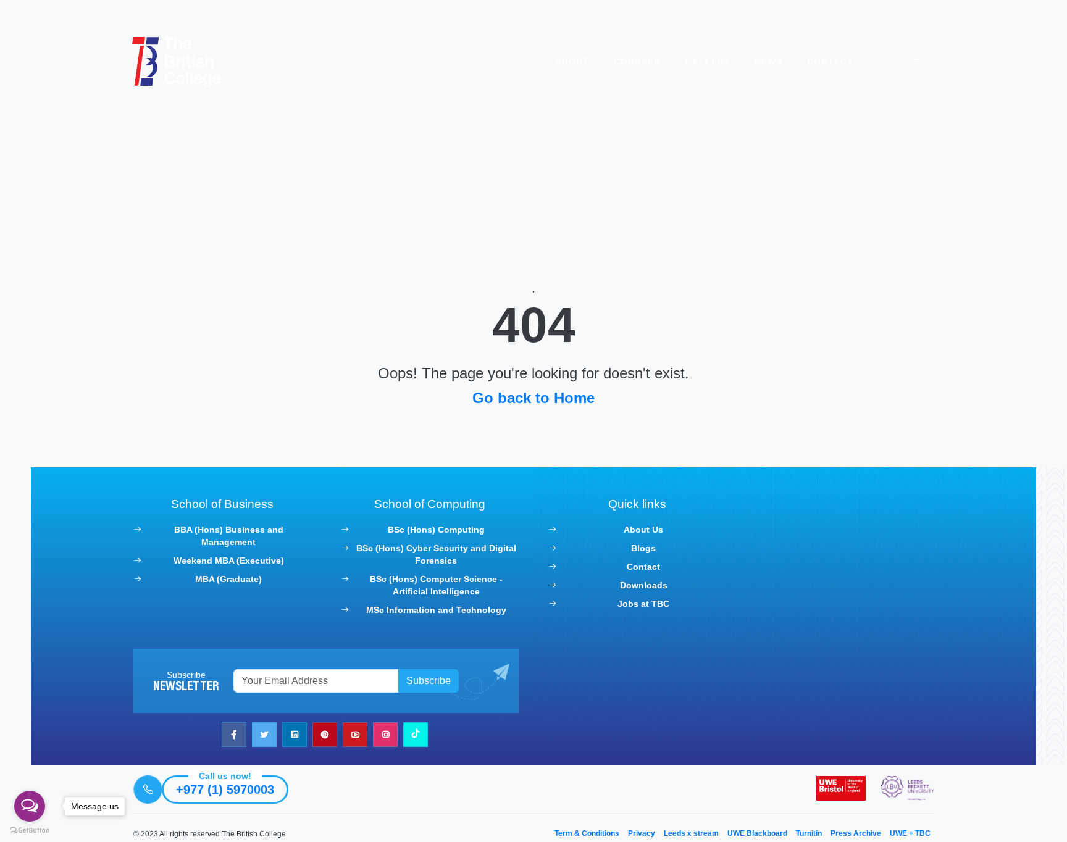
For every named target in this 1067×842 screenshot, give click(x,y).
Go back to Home (533, 398)
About (572, 62)
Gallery (707, 62)
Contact (830, 62)
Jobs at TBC (643, 604)
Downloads (643, 585)
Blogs (643, 548)
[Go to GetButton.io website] (29, 829)
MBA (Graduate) (228, 579)
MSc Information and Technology (436, 610)
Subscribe (428, 680)
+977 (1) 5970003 (225, 789)
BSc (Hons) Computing (436, 530)
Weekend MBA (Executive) (229, 560)
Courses (637, 62)
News (768, 62)
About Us (643, 530)
